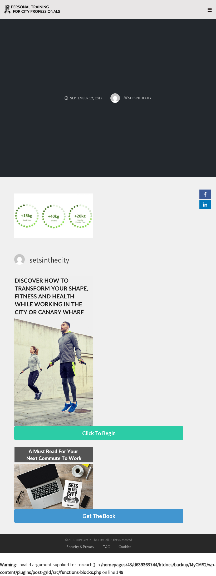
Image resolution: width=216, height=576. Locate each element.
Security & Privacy (80, 547)
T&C (106, 547)
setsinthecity (50, 259)
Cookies (125, 547)
